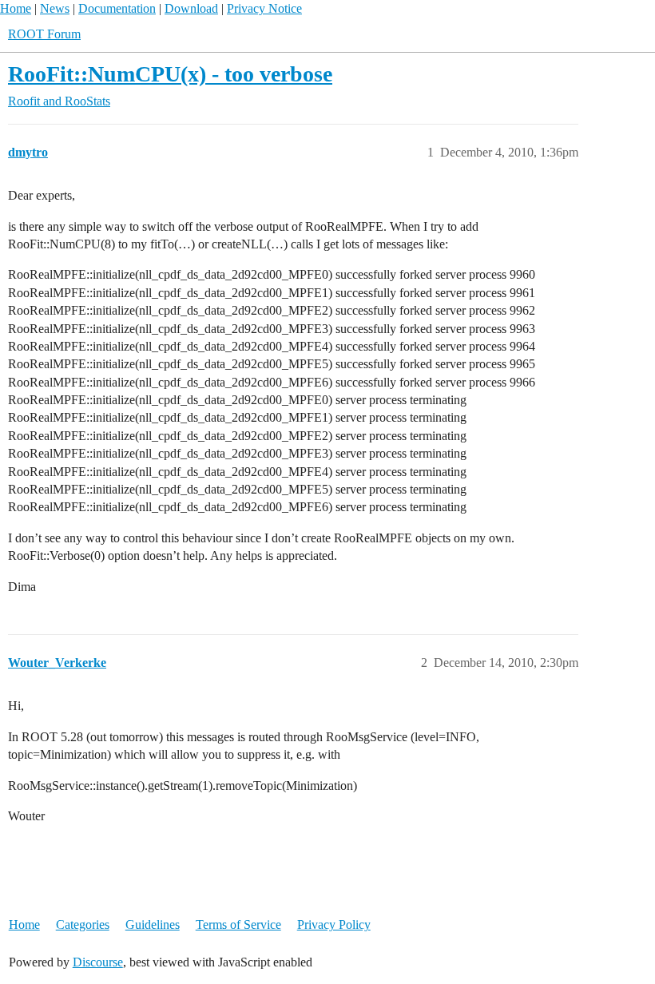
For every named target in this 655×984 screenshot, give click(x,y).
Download (191, 8)
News (54, 8)
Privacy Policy (334, 924)
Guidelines (152, 924)
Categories (82, 924)
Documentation (117, 8)
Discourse (98, 962)
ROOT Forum (44, 34)
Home (15, 8)
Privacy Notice (264, 8)
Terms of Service (238, 924)
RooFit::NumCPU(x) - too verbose (170, 74)
